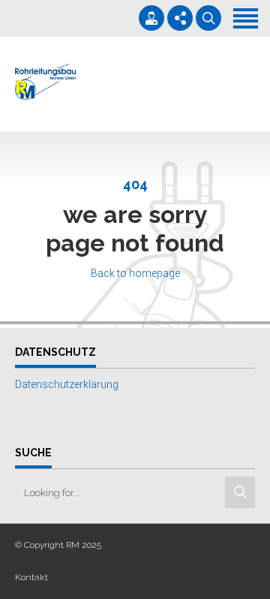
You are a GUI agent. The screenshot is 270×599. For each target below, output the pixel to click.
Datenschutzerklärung (66, 384)
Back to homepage (135, 273)
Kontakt (31, 577)
